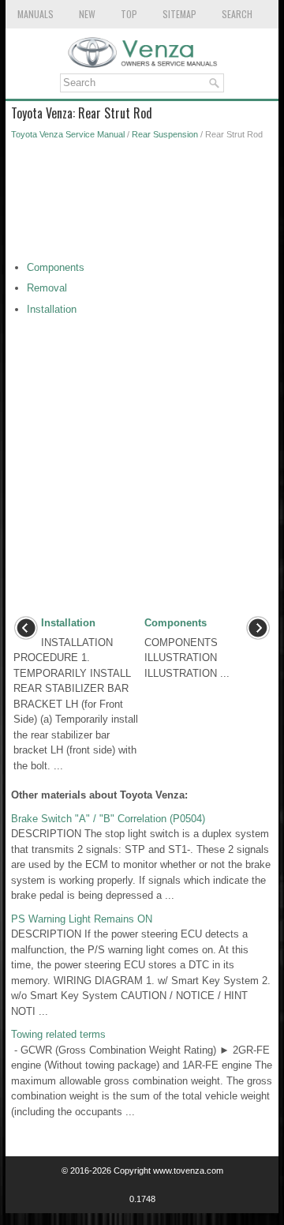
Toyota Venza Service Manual (68, 134)
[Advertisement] (142, 204)
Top (129, 14)
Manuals (35, 14)
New (87, 14)
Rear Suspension (165, 134)
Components (55, 267)
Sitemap (179, 14)
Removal (47, 288)
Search (237, 14)
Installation (52, 309)
